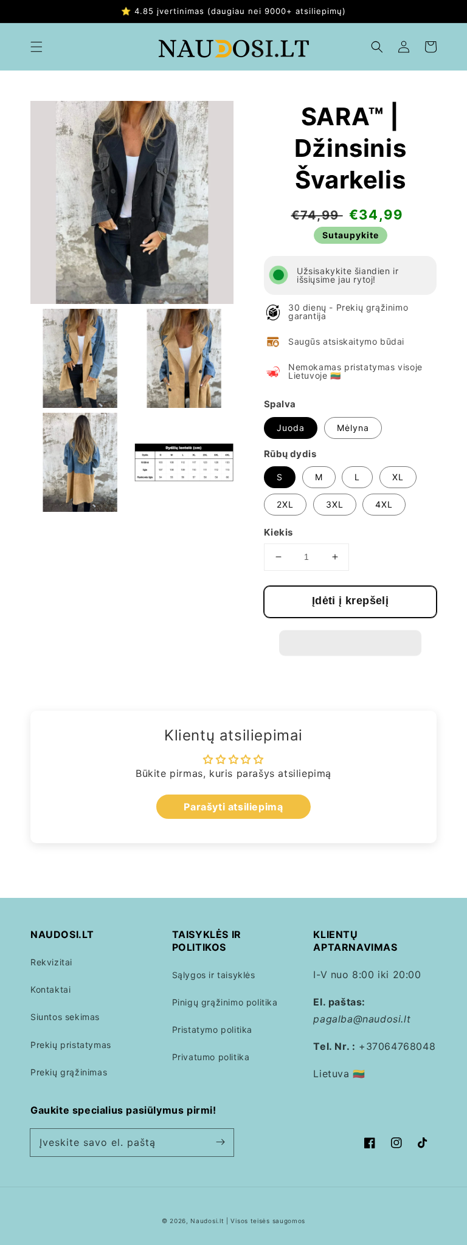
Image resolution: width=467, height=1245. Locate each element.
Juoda (291, 427)
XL (398, 477)
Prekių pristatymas (70, 1045)
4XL (384, 504)
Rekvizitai (51, 962)
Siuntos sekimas (65, 1017)
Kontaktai (50, 989)
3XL (335, 504)
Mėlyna (353, 427)
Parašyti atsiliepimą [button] (233, 807)
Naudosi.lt (207, 1220)
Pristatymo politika (212, 1029)
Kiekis (278, 532)
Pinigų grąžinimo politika (225, 1002)
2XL (285, 504)
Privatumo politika (211, 1057)
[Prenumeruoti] (220, 1142)
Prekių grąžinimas (68, 1072)
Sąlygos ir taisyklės (213, 975)
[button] (36, 46)
